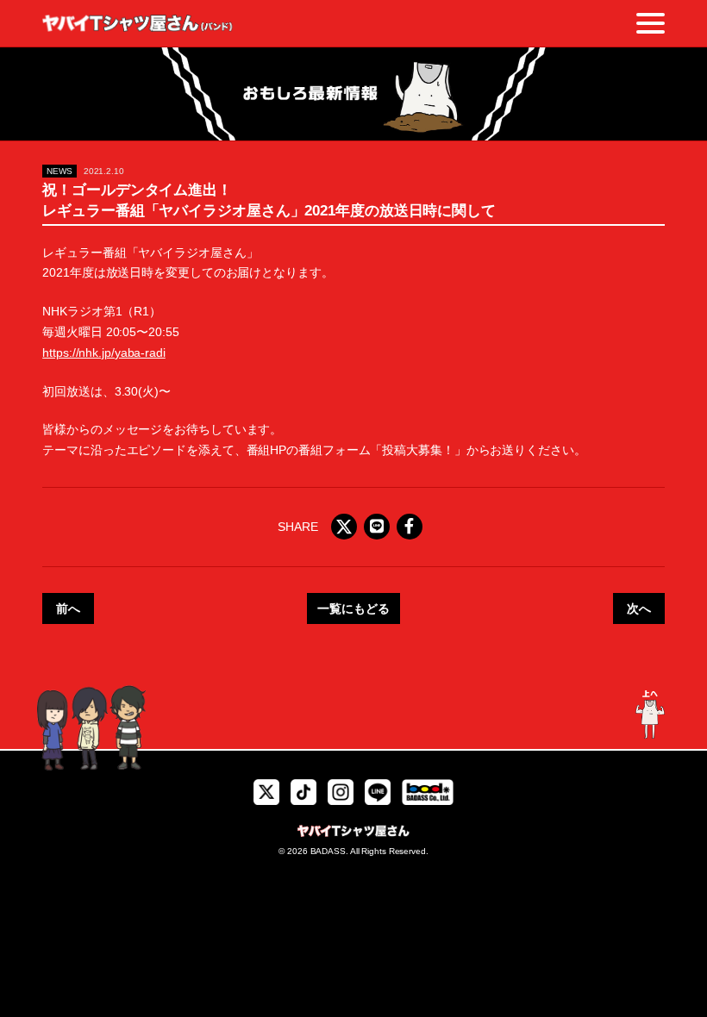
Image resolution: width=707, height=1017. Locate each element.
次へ (639, 608)
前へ (68, 608)
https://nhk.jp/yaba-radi (104, 352)
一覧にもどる (353, 608)
